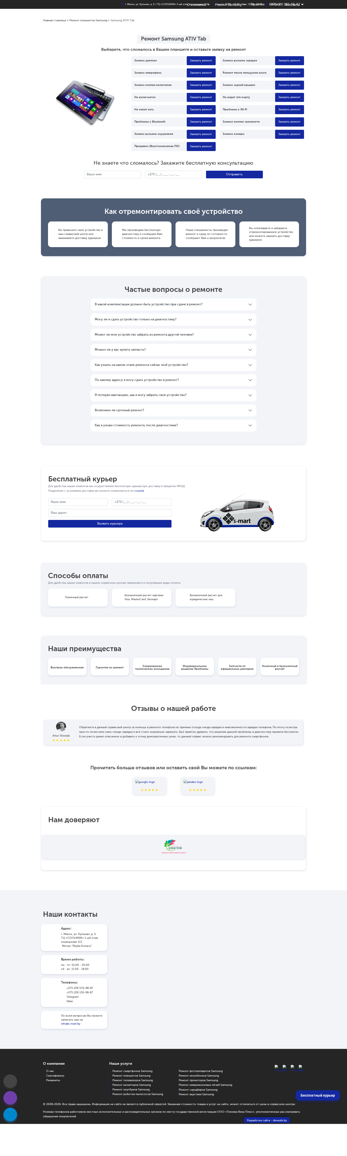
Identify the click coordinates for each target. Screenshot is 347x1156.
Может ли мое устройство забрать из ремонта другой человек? (144, 334)
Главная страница (54, 20)
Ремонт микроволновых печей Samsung (205, 1085)
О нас (50, 1071)
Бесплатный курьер (318, 1095)
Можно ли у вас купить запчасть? (120, 349)
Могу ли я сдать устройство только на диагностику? (135, 319)
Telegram (72, 997)
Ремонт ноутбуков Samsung (131, 1089)
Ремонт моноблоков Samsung (199, 1075)
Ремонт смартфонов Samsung (132, 1071)
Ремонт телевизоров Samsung (132, 1080)
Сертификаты (55, 1075)
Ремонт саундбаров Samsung (198, 1089)
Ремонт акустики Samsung (196, 1094)
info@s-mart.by (70, 1023)
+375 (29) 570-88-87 (79, 988)
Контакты (292, 5)
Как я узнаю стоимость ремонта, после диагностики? (136, 425)
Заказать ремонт (201, 60)
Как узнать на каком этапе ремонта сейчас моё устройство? (141, 365)
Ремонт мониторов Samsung (131, 1085)
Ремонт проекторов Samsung (198, 1080)
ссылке (139, 490)
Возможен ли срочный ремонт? (119, 410)
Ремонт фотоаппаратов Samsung (201, 1071)
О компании (196, 5)
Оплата (274, 4)
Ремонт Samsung (228, 5)
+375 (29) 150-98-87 (79, 992)
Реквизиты (53, 1080)
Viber (69, 1001)
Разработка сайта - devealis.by (267, 1120)
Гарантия (257, 4)
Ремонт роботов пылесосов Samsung (137, 1094)
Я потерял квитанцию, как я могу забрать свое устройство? (140, 395)
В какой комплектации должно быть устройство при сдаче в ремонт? (148, 304)
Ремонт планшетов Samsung (88, 20)
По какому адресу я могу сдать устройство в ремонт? (137, 380)
